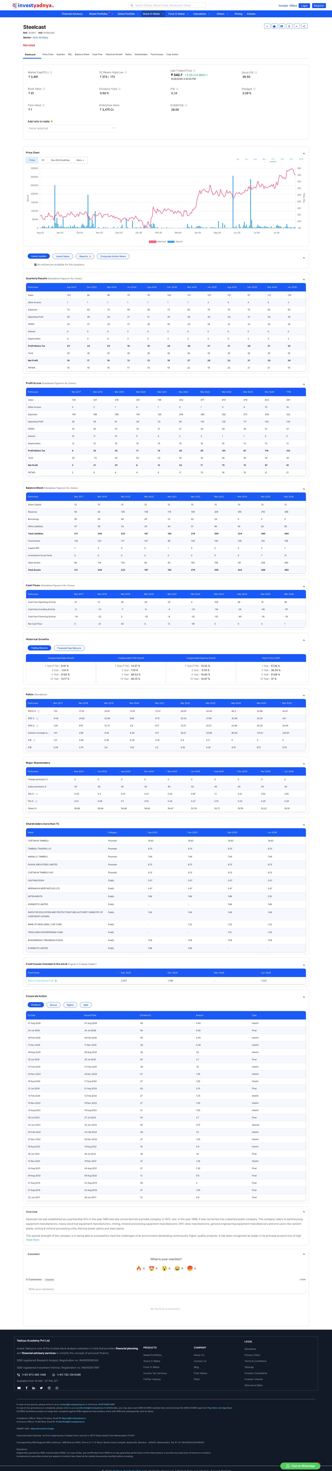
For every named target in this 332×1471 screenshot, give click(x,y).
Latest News (63, 256)
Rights (70, 1005)
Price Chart (48, 54)
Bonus (53, 1005)
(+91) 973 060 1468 (34, 1374)
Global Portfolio (127, 13)
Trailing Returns (39, 648)
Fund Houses (157, 54)
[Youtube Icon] (19, 1387)
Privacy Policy (252, 1354)
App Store (227, 1408)
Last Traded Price (183, 71)
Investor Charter (254, 1379)
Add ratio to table (39, 121)
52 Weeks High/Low (113, 73)
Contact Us (200, 1361)
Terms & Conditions (255, 1361)
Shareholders (141, 54)
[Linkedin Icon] (33, 1387)
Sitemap (249, 1367)
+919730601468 (106, 1404)
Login (304, 5)
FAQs (197, 1379)
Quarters (61, 54)
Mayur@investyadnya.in (74, 1418)
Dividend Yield (110, 89)
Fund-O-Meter (177, 13)
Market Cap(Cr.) (40, 73)
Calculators (200, 13)
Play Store (212, 1408)
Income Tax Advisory (155, 1373)
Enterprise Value (109, 105)
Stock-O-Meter (152, 13)
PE (43, 160)
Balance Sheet (82, 54)
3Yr (282, 159)
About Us (199, 1354)
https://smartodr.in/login (42, 1428)
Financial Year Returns (69, 648)
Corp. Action (172, 54)
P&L (70, 54)
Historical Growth (114, 54)
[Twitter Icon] (41, 1387)
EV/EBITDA (179, 106)
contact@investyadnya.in (72, 1404)
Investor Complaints (256, 1373)
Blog (196, 1367)
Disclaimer (250, 1348)
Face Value (36, 106)
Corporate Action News (113, 256)
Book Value (37, 89)
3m (255, 159)
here (163, 1408)
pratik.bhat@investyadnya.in (91, 1408)
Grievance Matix (254, 1385)
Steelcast (30, 54)
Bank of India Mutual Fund (40, 980)
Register (319, 5)
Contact (283, 5)
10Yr (301, 159)
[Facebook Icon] (26, 1387)
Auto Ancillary (40, 37)
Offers (293, 5)
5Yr (291, 159)
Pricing (238, 13)
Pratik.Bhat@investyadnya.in (70, 1421)
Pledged (249, 89)
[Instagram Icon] (49, 1387)
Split (86, 1005)
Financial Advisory (72, 13)
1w (237, 159)
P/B (174, 89)
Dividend (35, 1004)
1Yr (273, 159)
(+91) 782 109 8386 (69, 1374)
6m (264, 159)
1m (246, 159)
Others (222, 13)
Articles (251, 13)
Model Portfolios (98, 13)
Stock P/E (250, 73)
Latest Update (38, 256)
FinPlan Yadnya (152, 1379)
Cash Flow (97, 54)
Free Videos (200, 1373)
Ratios (129, 54)
